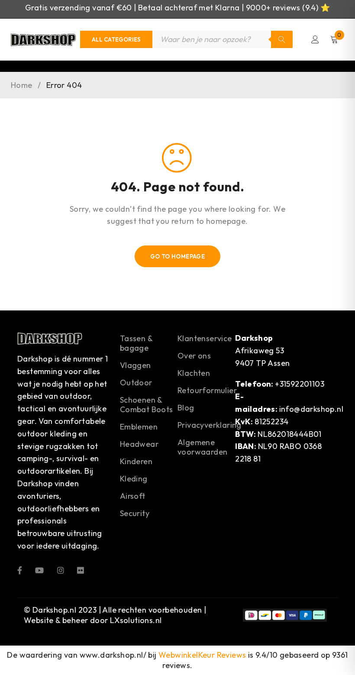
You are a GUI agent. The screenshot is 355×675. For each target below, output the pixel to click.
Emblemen (139, 427)
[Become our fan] (19, 570)
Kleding (134, 479)
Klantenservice (205, 338)
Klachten (194, 373)
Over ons (194, 356)
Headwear (139, 444)
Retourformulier (207, 390)
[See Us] (60, 570)
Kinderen (136, 461)
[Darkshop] (43, 39)
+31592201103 (299, 384)
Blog (186, 408)
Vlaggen (135, 365)
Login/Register (315, 39)
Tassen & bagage (136, 343)
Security (134, 513)
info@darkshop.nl (311, 409)
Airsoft (132, 496)
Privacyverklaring (210, 425)
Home (21, 85)
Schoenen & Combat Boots (146, 404)
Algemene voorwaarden (202, 447)
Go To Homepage (177, 256)
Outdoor (136, 383)
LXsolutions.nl (136, 620)
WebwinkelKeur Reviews (202, 655)
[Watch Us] (39, 570)
